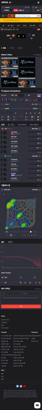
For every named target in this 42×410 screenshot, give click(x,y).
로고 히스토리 (4, 328)
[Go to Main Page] (5, 2)
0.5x (7, 235)
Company (4, 322)
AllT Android (17, 341)
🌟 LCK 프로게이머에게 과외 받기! (11, 20)
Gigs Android (17, 352)
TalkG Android (17, 358)
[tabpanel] (21, 154)
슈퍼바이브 (4, 349)
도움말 (33, 338)
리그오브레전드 (5, 336)
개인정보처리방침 (36, 336)
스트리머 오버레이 (6, 355)
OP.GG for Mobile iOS (19, 338)
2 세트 (11, 48)
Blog (2, 325)
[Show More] (11, 2)
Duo (2, 358)
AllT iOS (15, 344)
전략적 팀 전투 (5, 338)
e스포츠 (3, 363)
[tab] (3, 124)
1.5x (15, 235)
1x (11, 235)
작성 (21, 306)
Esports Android (18, 363)
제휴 (2, 374)
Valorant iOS (17, 349)
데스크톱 (3, 352)
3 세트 (19, 48)
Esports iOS (17, 366)
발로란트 (3, 341)
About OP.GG (5, 320)
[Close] (39, 20)
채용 (2, 379)
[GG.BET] (11, 15)
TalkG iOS (16, 360)
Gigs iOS (16, 355)
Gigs (2, 366)
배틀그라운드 (4, 347)
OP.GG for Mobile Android (21, 336)
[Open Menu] (38, 2)
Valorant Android (18, 347)
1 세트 (3, 48)
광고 (2, 376)
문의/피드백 (34, 341)
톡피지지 (3, 360)
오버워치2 (4, 344)
